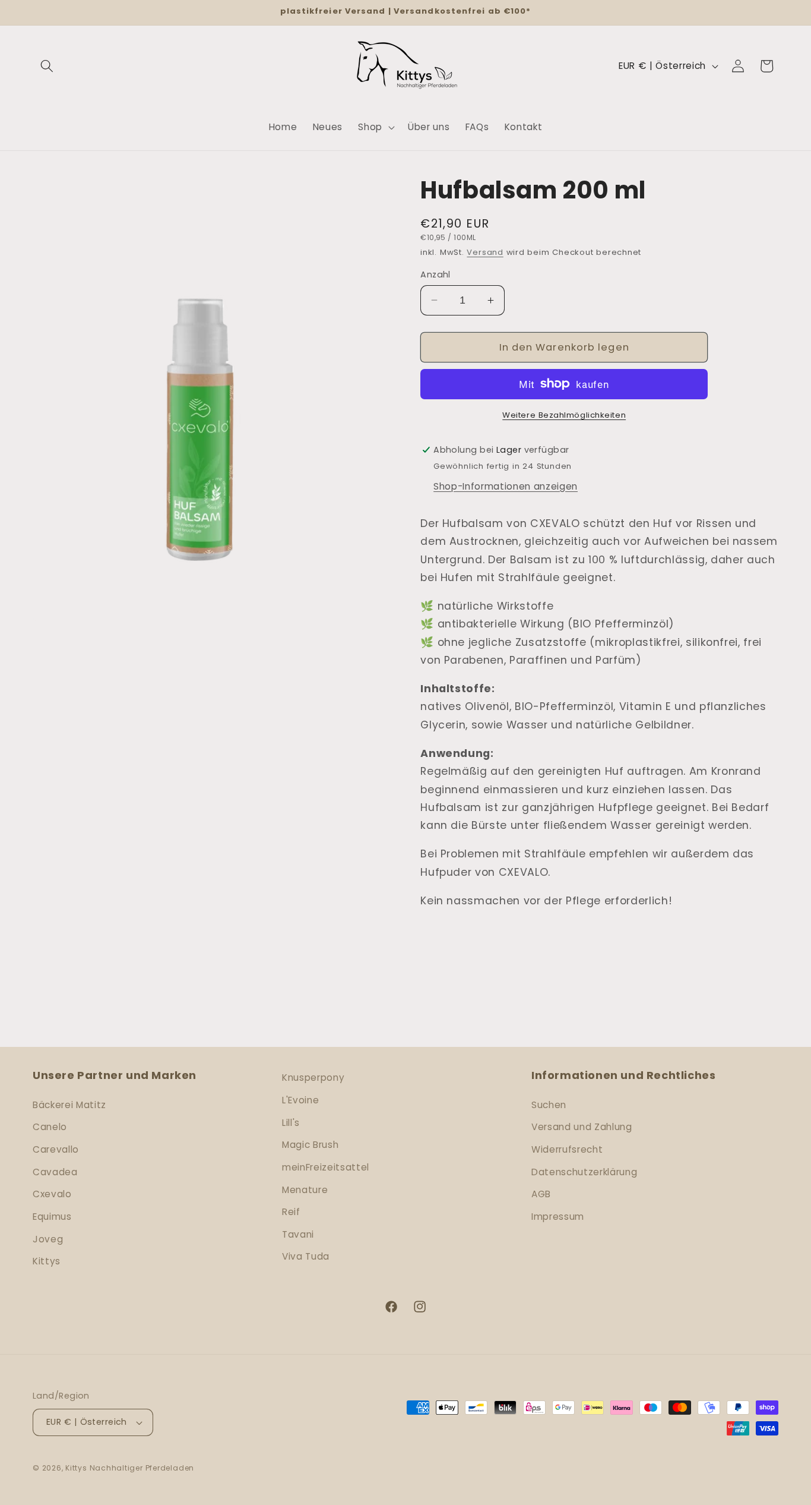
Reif (291, 1212)
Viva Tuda (306, 1256)
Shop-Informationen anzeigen (505, 486)
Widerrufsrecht (567, 1149)
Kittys (47, 1261)
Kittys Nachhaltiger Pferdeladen (129, 1468)
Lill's (291, 1122)
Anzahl (435, 274)
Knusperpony (313, 1077)
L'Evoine (300, 1100)
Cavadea (55, 1172)
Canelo (50, 1127)
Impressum (557, 1216)
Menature (305, 1190)
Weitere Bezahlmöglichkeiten (564, 415)
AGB (541, 1194)
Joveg (48, 1239)
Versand (485, 252)
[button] (47, 66)
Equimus (52, 1216)
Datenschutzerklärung (584, 1172)
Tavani (298, 1234)
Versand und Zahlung (581, 1127)
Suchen (548, 1105)
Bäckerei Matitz (69, 1105)
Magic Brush (310, 1144)
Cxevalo (52, 1194)
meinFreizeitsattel (325, 1167)
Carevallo (56, 1149)
